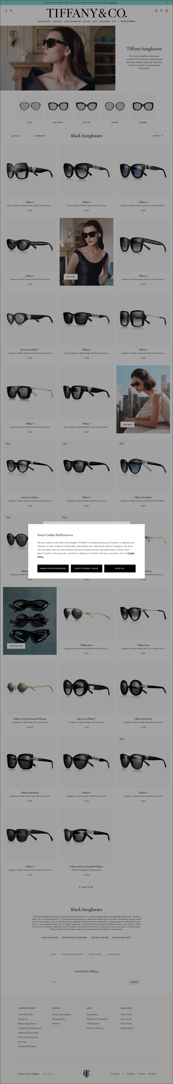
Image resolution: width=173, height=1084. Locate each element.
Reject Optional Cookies (86, 568)
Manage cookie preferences (53, 568)
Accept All (120, 568)
